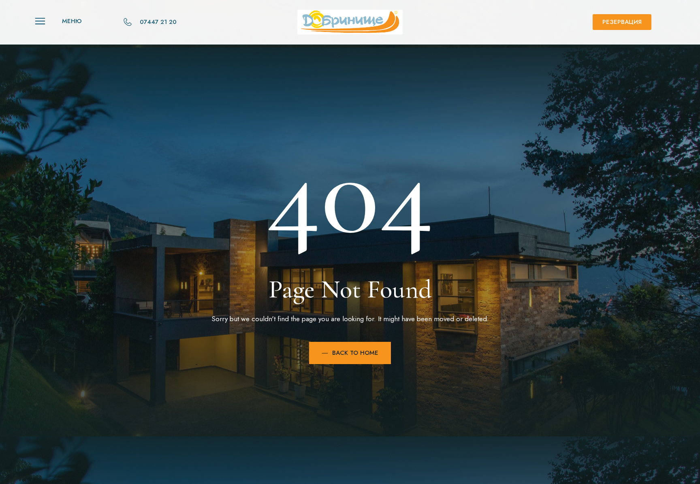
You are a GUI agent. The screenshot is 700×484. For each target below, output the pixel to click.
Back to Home (355, 352)
